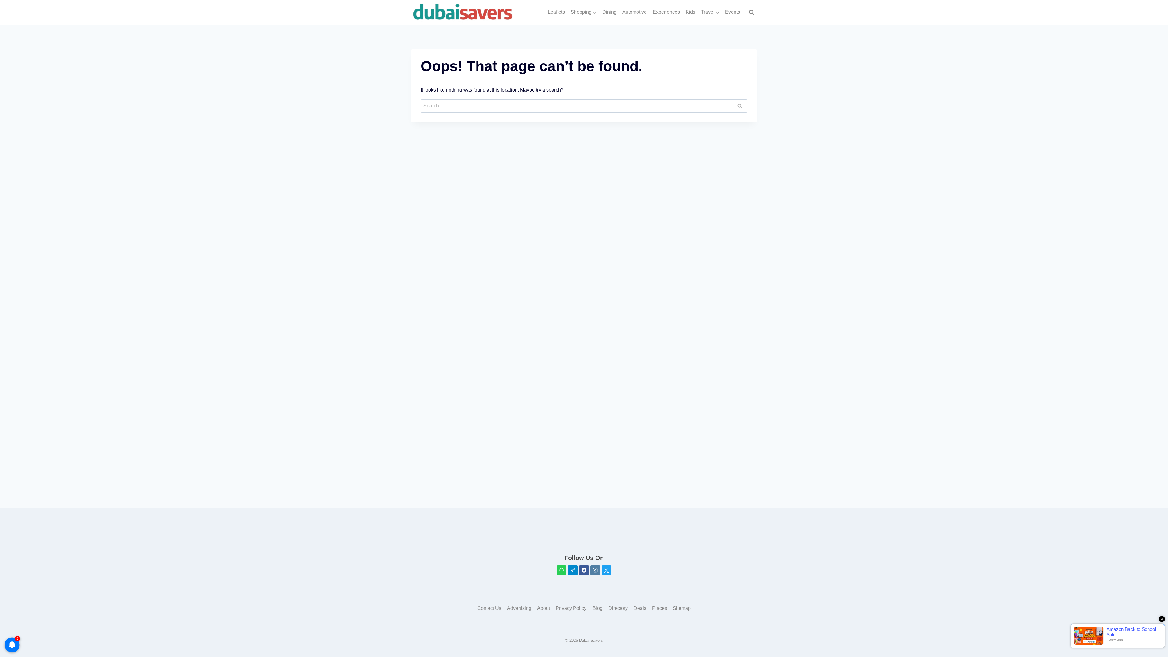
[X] (606, 570)
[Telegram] (573, 570)
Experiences (666, 12)
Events (732, 12)
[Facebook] (584, 570)
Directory (618, 608)
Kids (690, 12)
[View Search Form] (751, 12)
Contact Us (489, 608)
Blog (598, 608)
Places (659, 608)
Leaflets (556, 12)
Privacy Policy (571, 608)
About (543, 608)
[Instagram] (595, 570)
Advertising (519, 608)
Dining (609, 12)
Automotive (634, 12)
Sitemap (682, 608)
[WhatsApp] (561, 570)
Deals (640, 608)
